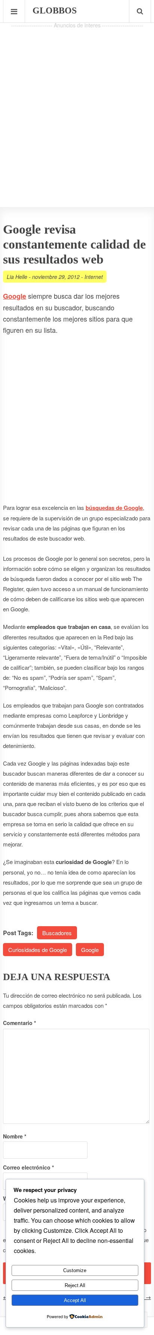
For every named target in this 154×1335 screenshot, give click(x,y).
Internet (93, 276)
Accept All (75, 1300)
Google (90, 950)
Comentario (19, 1023)
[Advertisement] (77, 107)
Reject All (75, 1285)
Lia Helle (17, 276)
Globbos (55, 10)
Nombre (14, 1136)
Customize (74, 1270)
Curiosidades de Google (37, 950)
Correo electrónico (28, 1167)
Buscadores (57, 933)
